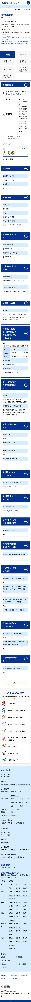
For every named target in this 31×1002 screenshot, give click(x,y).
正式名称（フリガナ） (10, 176)
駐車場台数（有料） (9, 443)
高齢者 (13, 799)
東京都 (25, 895)
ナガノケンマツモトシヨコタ (12, 225)
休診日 (5, 310)
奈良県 (25, 917)
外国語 (13, 795)
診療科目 (13, 792)
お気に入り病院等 (6, 823)
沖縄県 (11, 949)
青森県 (11, 884)
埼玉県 (11, 895)
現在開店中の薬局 (6, 842)
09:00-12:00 (7, 291)
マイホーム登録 (6, 960)
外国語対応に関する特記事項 (12, 530)
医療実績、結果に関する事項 (7, 76)
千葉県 (18, 895)
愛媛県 (25, 931)
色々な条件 (23, 850)
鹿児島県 (11, 945)
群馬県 (25, 892)
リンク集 (3, 968)
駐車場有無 (6, 435)
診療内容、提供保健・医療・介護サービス (23, 69)
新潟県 (11, 902)
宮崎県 (25, 942)
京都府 (25, 913)
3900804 (6, 209)
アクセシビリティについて (9, 979)
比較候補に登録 (6, 29)
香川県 (18, 931)
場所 (21, 792)
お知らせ (3, 964)
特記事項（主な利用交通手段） (12, 406)
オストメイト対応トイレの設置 (12, 610)
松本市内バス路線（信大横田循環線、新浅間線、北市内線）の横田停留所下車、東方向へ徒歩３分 (15, 412)
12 (4, 455)
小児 (21, 799)
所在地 (5, 213)
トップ (2, 7)
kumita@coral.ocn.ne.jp (11, 511)
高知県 (11, 934)
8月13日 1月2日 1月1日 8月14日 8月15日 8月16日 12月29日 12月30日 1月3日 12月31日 (15, 317)
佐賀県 (18, 938)
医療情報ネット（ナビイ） (11, 3)
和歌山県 (11, 920)
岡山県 (25, 924)
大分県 (18, 942)
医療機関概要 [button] (8, 85)
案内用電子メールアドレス (11, 507)
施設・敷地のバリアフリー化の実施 (14, 578)
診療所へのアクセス (7, 62)
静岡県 (18, 909)
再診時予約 (6, 360)
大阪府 (11, 917)
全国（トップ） (6, 868)
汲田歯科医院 (7, 188)
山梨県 (18, 906)
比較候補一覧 (20, 823)
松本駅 (12, 399)
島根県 (18, 924)
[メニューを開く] (28, 3)
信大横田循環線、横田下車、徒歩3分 (15, 402)
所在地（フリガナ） (9, 221)
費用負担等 (7, 69)
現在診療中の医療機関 (8, 784)
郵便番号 (6, 205)
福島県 (25, 888)
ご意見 (3, 957)
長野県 (25, 906)
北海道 (11, 881)
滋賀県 (18, 913)
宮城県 (25, 884)
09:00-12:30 (7, 281)
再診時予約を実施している (11, 364)
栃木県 (18, 892)
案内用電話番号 (8, 245)
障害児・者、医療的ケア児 (19, 802)
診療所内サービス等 (23, 62)
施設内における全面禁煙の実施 (12, 634)
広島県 (11, 927)
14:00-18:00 (15, 281)
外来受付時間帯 (8, 287)
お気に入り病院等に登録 (8, 21)
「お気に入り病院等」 (24, 24)
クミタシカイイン (8, 180)
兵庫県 (18, 917)
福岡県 (11, 938)
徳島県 (11, 931)
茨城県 (11, 892)
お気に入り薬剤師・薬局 (8, 858)
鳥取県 (11, 924)
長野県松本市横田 (8, 217)
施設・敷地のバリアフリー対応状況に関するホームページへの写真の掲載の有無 (15, 588)
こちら (20, 696)
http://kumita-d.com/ (13, 144)
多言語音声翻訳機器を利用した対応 (14, 554)
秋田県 (11, 888)
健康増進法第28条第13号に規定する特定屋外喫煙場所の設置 (14, 643)
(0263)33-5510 (7, 257)
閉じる (15, 683)
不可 (4, 559)
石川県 (25, 902)
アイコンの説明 (23, 149)
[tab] (7, 54)
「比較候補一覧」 (18, 32)
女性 (12, 806)
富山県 (18, 902)
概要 (8, 54)
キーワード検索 (6, 777)
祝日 (10, 315)
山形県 (18, 888)
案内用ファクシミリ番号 (10, 253)
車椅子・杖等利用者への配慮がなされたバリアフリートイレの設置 (15, 600)
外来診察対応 (7, 368)
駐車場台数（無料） (9, 451)
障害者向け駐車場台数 (10, 459)
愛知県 (25, 909)
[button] (15, 168)
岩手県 (18, 884)
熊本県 (11, 942)
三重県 (11, 913)
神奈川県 (11, 899)
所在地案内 (23, 975)
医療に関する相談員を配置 (11, 668)
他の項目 (13, 815)
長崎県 (25, 938)
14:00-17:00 (15, 291)
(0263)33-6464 (15, 136)
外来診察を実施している (10, 372)
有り (4, 439)
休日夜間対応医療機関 (23, 784)
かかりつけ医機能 (15, 810)
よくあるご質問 (21, 964)
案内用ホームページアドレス (12, 483)
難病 (21, 806)
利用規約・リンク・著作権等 (10, 975)
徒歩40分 (18, 399)
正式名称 (6, 184)
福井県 (11, 906)
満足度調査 (19, 957)
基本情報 (23, 54)
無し (4, 535)
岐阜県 (11, 909)
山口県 (18, 927)
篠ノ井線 (6, 399)
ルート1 (5, 395)
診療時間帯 (6, 277)
